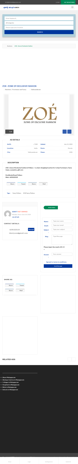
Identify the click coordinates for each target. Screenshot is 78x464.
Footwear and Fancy (19, 89)
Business (9, 46)
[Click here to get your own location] (72, 27)
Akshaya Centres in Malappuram (13, 380)
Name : (46, 221)
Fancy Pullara (17, 193)
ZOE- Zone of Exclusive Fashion (19, 86)
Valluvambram (36, 89)
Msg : (47, 236)
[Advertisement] (39, 67)
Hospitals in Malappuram (10, 385)
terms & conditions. (60, 262)
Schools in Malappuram (10, 389)
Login (58, 2)
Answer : (46, 256)
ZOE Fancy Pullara (29, 193)
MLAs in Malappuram (9, 387)
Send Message (58, 266)
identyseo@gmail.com (18, 233)
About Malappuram (8, 377)
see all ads (15, 217)
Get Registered (69, 2)
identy (15, 211)
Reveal (31, 229)
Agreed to (56, 262)
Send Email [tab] (51, 207)
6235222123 (15, 230)
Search (40, 32)
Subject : (46, 231)
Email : (46, 226)
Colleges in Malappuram (10, 382)
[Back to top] (71, 451)
